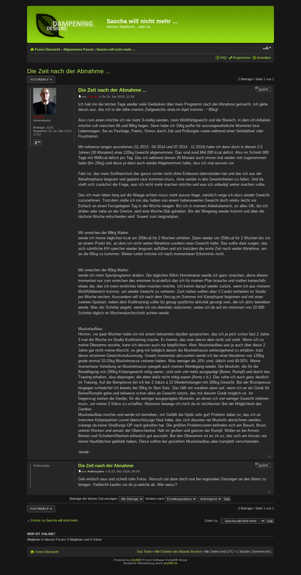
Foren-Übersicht (47, 49)
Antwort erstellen (39, 77)
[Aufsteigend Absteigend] (214, 498)
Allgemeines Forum (78, 49)
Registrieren (241, 57)
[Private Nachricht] (37, 142)
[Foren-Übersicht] (68, 24)
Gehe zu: (211, 520)
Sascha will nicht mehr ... (115, 49)
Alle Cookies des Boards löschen (178, 551)
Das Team (144, 551)
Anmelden (264, 57)
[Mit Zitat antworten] (263, 89)
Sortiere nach (155, 498)
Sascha (92, 96)
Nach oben (269, 456)
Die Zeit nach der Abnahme (105, 465)
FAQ (223, 57)
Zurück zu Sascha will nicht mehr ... (56, 520)
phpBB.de (171, 563)
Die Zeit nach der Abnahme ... (69, 71)
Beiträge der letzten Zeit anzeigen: (94, 498)
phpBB (135, 559)
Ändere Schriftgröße (266, 48)
